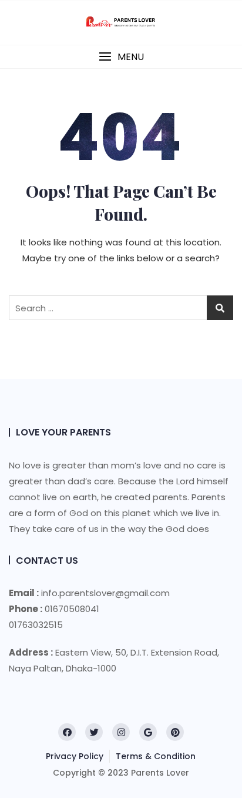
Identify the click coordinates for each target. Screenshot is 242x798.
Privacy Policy (74, 756)
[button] (121, 56)
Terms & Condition (156, 756)
